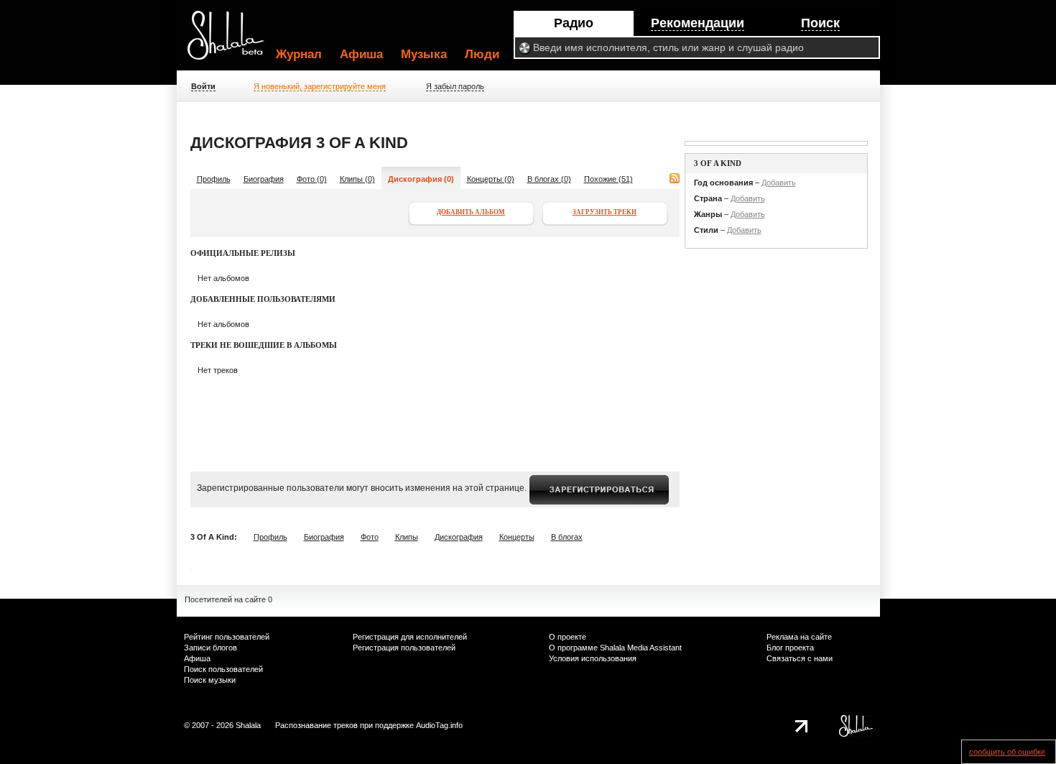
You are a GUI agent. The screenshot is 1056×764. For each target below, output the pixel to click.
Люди (482, 54)
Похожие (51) (608, 179)
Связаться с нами (799, 658)
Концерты (516, 537)
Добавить (778, 182)
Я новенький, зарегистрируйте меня (320, 86)
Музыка (424, 54)
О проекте (567, 636)
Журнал (299, 54)
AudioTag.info (439, 725)
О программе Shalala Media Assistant (615, 647)
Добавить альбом (471, 212)
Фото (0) (312, 179)
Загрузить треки (604, 212)
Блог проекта (790, 647)
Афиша (361, 54)
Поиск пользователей (223, 669)
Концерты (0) (490, 179)
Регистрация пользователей (404, 647)
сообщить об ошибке (1007, 751)
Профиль (214, 179)
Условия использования (592, 658)
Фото (370, 537)
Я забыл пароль (455, 86)
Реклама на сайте (799, 636)
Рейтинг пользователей (226, 636)
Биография (264, 179)
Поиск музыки (210, 680)
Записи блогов (210, 647)
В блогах (567, 537)
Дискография (459, 537)
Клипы (406, 537)
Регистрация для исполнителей (410, 636)
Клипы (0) (357, 179)
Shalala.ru (232, 41)
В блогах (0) (549, 179)
